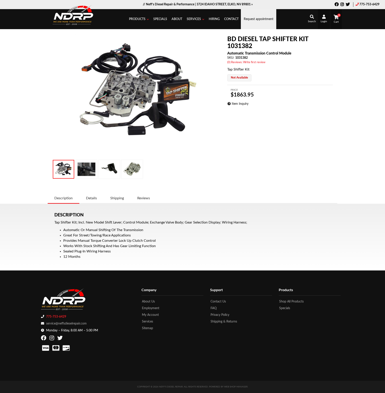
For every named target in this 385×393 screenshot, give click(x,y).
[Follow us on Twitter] (348, 4)
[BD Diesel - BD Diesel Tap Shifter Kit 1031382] (136, 95)
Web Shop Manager (236, 387)
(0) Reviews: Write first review (246, 62)
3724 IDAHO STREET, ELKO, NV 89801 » (225, 4)
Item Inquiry (240, 103)
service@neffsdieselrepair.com (66, 323)
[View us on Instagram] (342, 4)
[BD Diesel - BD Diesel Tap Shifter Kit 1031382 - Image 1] (63, 169)
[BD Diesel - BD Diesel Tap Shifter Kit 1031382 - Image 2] (86, 169)
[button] (139, 19)
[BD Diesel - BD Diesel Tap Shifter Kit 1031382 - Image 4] (132, 169)
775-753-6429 (369, 4)
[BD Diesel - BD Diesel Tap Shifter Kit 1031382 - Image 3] (109, 169)
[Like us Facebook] (337, 4)
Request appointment (258, 19)
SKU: (230, 57)
